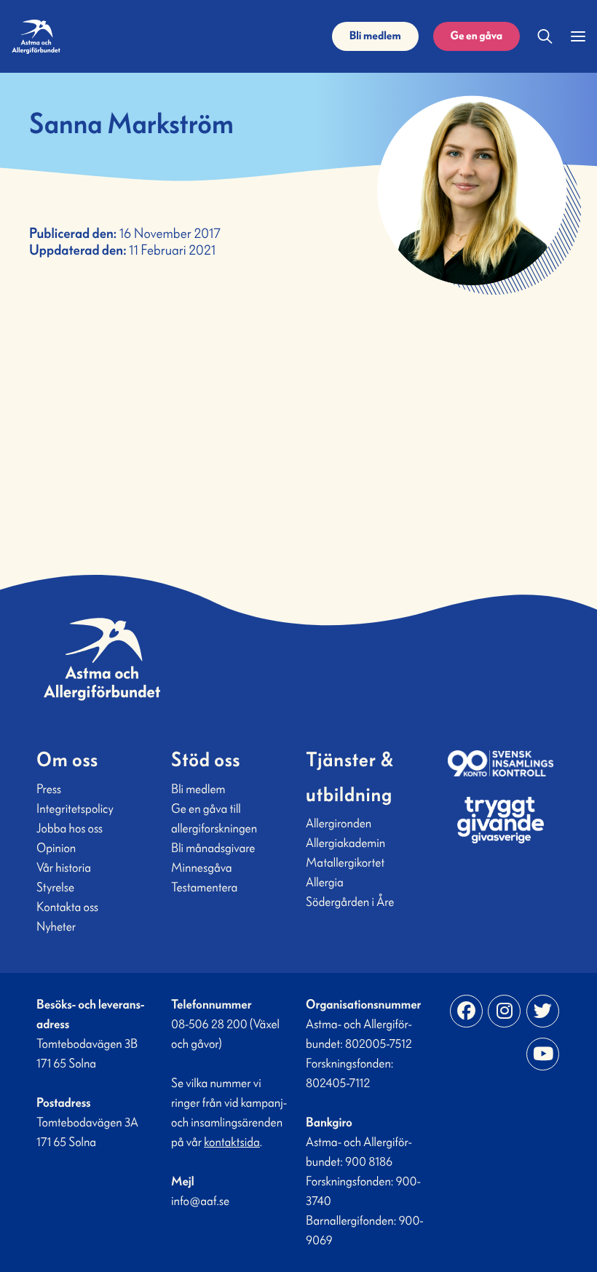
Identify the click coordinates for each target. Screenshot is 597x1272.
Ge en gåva (476, 36)
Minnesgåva (201, 867)
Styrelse (55, 887)
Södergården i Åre (350, 901)
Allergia (325, 882)
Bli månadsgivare (213, 847)
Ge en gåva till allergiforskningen (214, 818)
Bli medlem (375, 36)
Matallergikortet (345, 862)
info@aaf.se (200, 1200)
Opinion (56, 847)
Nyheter (56, 926)
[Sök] (545, 36)
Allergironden (338, 823)
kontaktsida (232, 1141)
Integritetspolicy (75, 808)
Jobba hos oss (69, 828)
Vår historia (63, 867)
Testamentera (204, 887)
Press (48, 789)
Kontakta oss (67, 906)
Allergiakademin (345, 842)
